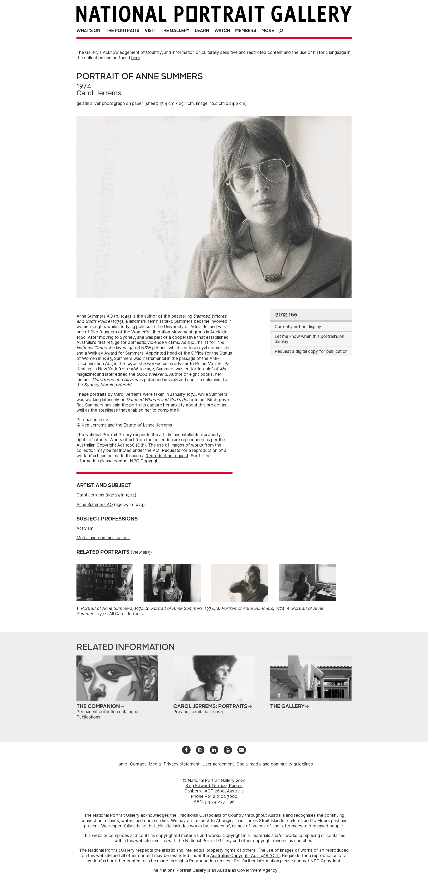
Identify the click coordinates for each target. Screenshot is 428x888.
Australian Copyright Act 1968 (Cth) (111, 445)
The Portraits (122, 30)
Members (245, 30)
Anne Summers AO (94, 504)
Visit (150, 30)
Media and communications (103, 537)
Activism (84, 528)
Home (121, 764)
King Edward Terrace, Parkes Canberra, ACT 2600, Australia (214, 788)
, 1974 (112, 608)
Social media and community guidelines (275, 764)
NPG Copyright (145, 460)
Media (155, 764)
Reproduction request (167, 455)
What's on (88, 30)
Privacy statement (182, 764)
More (267, 30)
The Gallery (175, 30)
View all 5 (141, 552)
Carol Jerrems (98, 93)
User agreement (218, 764)
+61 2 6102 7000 (221, 796)
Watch (222, 30)
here (135, 57)
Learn (202, 30)
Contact (138, 764)
